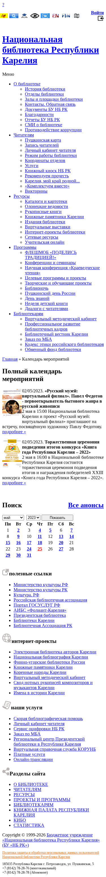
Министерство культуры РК (41, 589)
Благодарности (39, 114)
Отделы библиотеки (44, 94)
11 (40, 536)
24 (29, 548)
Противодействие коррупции (53, 129)
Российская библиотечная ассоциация (50, 600)
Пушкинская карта (43, 140)
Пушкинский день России (50, 293)
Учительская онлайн (44, 242)
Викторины (36, 191)
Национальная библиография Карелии (51, 657)
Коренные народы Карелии (40, 672)
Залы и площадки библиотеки (54, 99)
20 (61, 542)
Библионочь (36, 288)
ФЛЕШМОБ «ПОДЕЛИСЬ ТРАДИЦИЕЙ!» (51, 255)
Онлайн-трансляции (33, 759)
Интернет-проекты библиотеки (55, 232)
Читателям (24, 135)
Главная (10, 359)
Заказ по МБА (38, 339)
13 (61, 536)
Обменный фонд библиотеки (53, 349)
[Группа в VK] (45, 16)
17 (29, 542)
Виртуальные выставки (47, 226)
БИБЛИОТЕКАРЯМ (33, 804)
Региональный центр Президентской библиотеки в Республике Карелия (49, 741)
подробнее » (14, 431)
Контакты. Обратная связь (50, 104)
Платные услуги (29, 754)
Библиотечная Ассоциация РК (43, 625)
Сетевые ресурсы (41, 237)
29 (8, 555)
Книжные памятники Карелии (54, 216)
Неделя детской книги (46, 303)
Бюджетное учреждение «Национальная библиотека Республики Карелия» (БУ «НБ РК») (51, 839)
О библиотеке (27, 83)
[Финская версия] (66, 16)
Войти (97, 12)
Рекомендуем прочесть (47, 175)
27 (61, 548)
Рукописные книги (43, 211)
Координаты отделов (45, 160)
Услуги (31, 165)
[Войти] (101, 19)
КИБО (20, 820)
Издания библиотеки (45, 221)
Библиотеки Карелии (34, 620)
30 (18, 555)
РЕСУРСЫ (24, 794)
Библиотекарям (28, 313)
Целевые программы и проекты (55, 277)
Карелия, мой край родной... (52, 180)
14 (71, 536)
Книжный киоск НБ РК (48, 170)
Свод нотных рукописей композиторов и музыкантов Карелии (53, 685)
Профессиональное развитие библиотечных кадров (52, 326)
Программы (25, 247)
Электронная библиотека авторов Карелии (55, 651)
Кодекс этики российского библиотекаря (64, 344)
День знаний (37, 298)
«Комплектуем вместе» (47, 186)
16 (18, 542)
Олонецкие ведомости (46, 206)
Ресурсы (22, 196)
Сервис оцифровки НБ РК (39, 728)
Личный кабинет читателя (50, 150)
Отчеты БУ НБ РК (42, 119)
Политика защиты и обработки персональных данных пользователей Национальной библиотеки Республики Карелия (50, 855)
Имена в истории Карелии (39, 692)
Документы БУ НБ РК (46, 109)
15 (8, 542)
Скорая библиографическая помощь (48, 718)
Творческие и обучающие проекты (58, 283)
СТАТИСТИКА (29, 825)
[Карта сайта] (76, 16)
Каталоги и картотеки (46, 201)
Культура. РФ (26, 594)
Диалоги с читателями (46, 308)
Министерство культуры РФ (41, 584)
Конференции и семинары (50, 262)
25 (40, 548)
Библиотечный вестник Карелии (56, 334)
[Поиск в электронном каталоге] (13, 16)
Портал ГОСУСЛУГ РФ (37, 605)
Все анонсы (86, 505)
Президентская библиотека (40, 615)
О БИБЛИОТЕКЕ (31, 784)
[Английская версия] (55, 16)
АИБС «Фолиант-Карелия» (40, 610)
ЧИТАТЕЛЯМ (27, 789)
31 (29, 555)
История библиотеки (45, 89)
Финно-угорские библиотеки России (49, 662)
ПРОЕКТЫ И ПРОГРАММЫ (42, 799)
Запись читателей (42, 145)
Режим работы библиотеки (51, 155)
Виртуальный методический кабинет (61, 318)
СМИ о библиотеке (43, 124)
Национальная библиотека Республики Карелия (50, 49)
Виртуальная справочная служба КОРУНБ (55, 749)
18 (40, 542)
